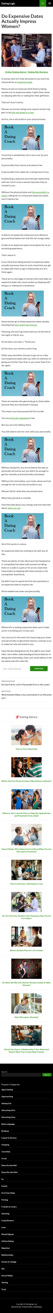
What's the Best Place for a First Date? (26, 950)
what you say (14, 508)
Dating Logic (8, 3)
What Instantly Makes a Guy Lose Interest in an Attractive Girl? (26, 694)
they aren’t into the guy (26, 324)
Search (4, 1072)
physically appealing (19, 418)
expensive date (25, 82)
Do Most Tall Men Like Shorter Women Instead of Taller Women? (26, 983)
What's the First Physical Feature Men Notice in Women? (26, 781)
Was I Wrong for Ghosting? (26, 1017)
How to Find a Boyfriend (26, 749)
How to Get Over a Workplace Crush (26, 884)
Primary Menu (49, 3)
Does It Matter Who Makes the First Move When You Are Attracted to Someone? (27, 850)
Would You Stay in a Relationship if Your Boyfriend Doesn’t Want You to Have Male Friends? (26, 1050)
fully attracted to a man (22, 112)
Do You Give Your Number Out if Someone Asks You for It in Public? (26, 917)
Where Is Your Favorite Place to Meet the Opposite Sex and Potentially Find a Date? (26, 814)
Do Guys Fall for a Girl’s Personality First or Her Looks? (25, 683)
